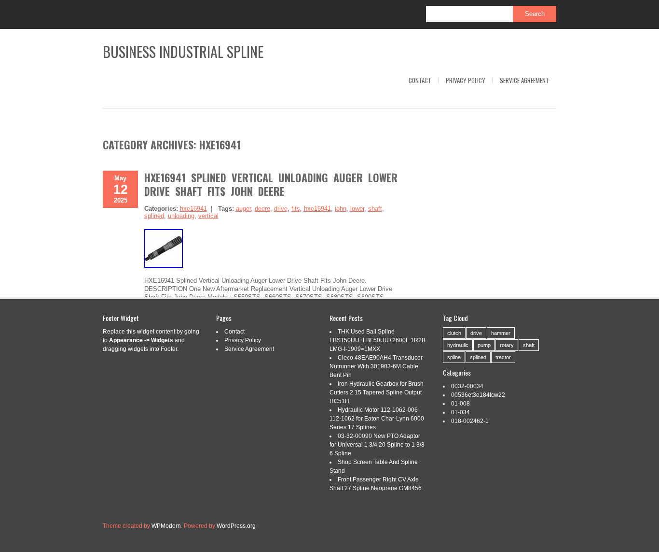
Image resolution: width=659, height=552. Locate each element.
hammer (500, 333)
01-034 (460, 412)
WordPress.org (236, 526)
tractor (503, 357)
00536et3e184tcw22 (478, 395)
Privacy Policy (465, 80)
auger (243, 208)
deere (262, 208)
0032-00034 (467, 386)
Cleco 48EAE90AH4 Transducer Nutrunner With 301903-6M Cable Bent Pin (376, 366)
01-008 (460, 403)
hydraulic (457, 345)
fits (295, 208)
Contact (420, 80)
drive (281, 208)
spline (454, 357)
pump (484, 345)
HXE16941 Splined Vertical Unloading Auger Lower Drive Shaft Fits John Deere (271, 184)
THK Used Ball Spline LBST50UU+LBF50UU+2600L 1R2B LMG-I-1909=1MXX (378, 340)
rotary (507, 345)
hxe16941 (193, 208)
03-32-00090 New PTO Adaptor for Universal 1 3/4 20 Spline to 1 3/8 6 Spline (377, 445)
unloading (181, 215)
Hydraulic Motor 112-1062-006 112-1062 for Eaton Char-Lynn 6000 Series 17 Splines (377, 419)
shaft (375, 208)
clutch (454, 333)
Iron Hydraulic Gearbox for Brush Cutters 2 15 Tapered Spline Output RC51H (377, 392)
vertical (208, 215)
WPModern (166, 526)
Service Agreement (524, 80)
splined (154, 215)
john (340, 208)
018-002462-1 (470, 421)
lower (357, 208)
